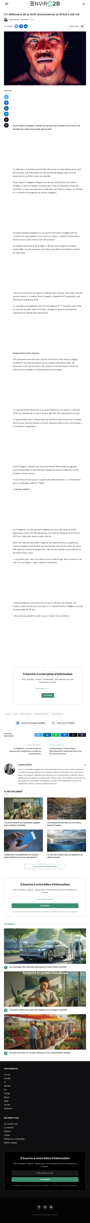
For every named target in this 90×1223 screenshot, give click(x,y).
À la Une (7, 1075)
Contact (7, 1135)
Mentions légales (10, 1143)
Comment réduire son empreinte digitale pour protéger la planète (22, 823)
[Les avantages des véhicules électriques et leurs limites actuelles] (45, 946)
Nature (6, 1097)
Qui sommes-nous (11, 1124)
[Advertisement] (50, 106)
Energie (7, 1093)
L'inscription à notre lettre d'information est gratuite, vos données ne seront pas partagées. (45, 912)
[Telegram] (6, 114)
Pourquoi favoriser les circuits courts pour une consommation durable (39, 1053)
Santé (6, 1101)
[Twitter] (6, 97)
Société (7, 1105)
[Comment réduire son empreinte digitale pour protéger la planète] (23, 808)
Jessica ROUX (14, 20)
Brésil (15, 714)
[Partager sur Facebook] (21, 26)
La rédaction (9, 1128)
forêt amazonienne (41, 714)
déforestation (26, 714)
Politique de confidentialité (14, 1139)
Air (5, 1082)
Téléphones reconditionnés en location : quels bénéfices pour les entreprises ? (21, 855)
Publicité (7, 1131)
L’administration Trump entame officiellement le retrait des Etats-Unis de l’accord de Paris (65, 751)
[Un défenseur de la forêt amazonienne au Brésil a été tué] (45, 58)
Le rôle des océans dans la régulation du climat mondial (65, 855)
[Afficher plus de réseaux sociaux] (30, 26)
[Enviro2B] (45, 4)
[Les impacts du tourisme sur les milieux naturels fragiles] (66, 808)
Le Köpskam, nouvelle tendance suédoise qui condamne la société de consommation (25, 751)
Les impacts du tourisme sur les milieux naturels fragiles (64, 823)
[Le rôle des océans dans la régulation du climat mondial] (66, 841)
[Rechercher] (83, 3)
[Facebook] (6, 102)
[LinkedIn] (6, 108)
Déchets (7, 1086)
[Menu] (6, 3)
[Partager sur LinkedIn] (26, 26)
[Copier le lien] (6, 125)
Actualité (7, 1078)
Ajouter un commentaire (45, 867)
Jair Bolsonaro (57, 714)
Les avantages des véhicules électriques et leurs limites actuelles (38, 967)
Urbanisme (8, 1108)
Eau (5, 1090)
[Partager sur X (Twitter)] (17, 26)
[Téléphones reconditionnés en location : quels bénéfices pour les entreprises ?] (23, 841)
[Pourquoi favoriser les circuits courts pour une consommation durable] (45, 1032)
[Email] (6, 119)
